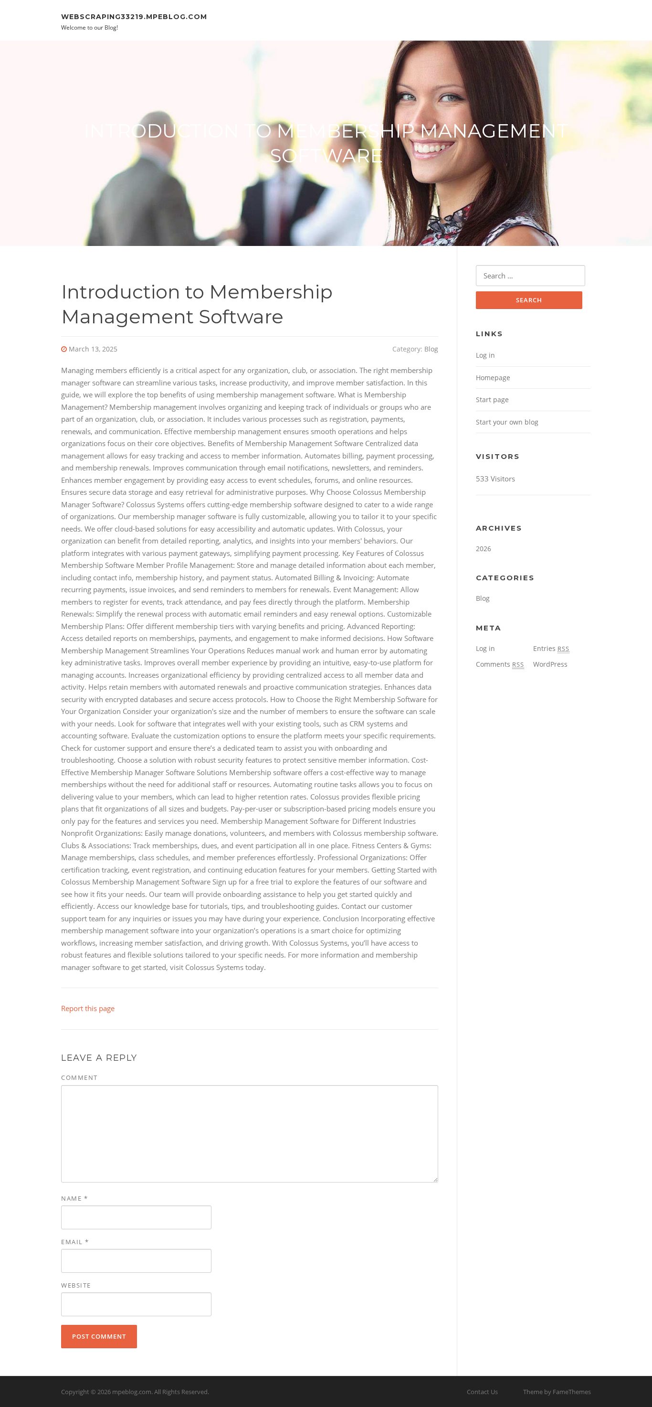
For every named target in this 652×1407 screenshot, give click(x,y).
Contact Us (482, 1391)
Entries (551, 648)
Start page (492, 399)
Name (74, 1198)
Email (75, 1241)
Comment (79, 1077)
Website (76, 1285)
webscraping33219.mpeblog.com (134, 16)
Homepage (493, 377)
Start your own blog (507, 421)
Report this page (88, 1008)
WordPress (550, 664)
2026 (483, 548)
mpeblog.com (131, 1391)
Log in (485, 355)
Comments (500, 664)
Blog (431, 348)
